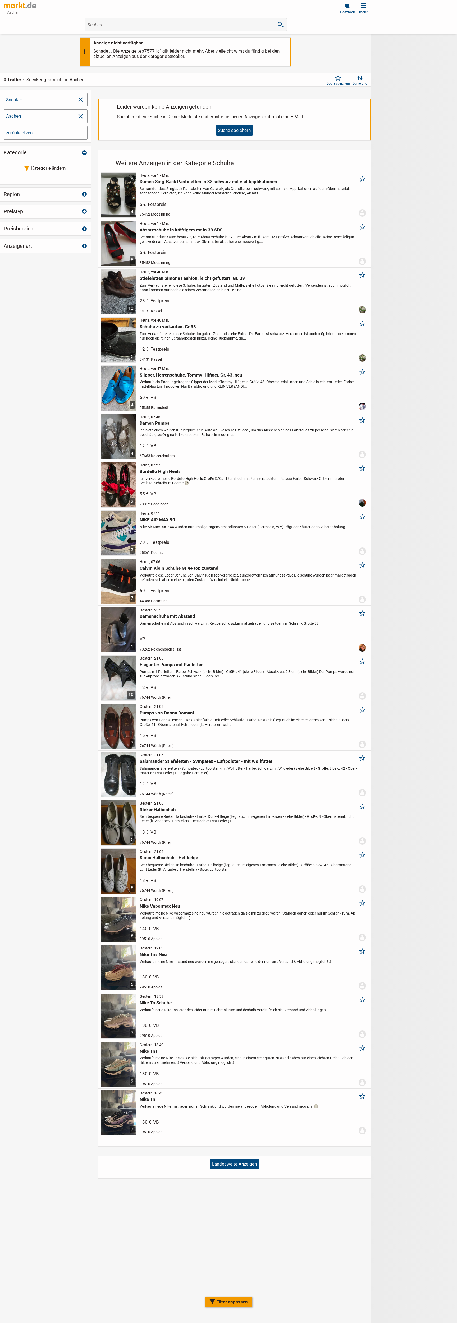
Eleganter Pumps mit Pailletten (172, 664)
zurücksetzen (19, 132)
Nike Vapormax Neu (160, 906)
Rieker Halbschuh (158, 809)
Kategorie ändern (48, 168)
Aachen (13, 116)
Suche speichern (338, 83)
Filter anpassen (232, 1302)
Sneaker (14, 99)
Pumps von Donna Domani (167, 713)
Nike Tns (149, 1051)
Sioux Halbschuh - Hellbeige (169, 857)
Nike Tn (147, 1099)
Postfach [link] (347, 12)
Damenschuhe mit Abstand (167, 616)
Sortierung (360, 83)
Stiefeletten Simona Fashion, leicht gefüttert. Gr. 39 (192, 278)
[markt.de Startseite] (20, 5)
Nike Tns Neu (153, 954)
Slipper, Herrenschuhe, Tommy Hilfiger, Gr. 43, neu (191, 375)
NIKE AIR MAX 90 (157, 519)
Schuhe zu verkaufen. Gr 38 (168, 326)
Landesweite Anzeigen (234, 1164)
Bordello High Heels (160, 471)
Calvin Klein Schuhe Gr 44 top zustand (179, 568)
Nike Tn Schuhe (156, 1002)
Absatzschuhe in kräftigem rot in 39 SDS (181, 230)
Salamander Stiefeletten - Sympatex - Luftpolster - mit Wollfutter (206, 761)
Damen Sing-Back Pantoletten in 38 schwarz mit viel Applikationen (208, 181)
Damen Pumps (155, 423)
